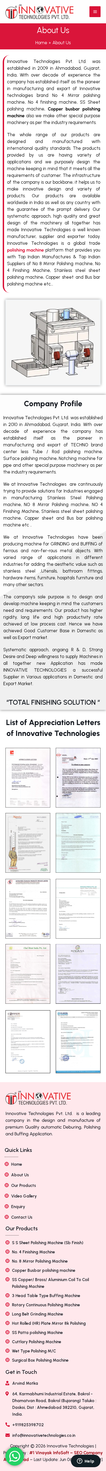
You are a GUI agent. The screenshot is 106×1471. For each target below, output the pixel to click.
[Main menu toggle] (95, 11)
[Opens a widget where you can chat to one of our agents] (86, 1461)
